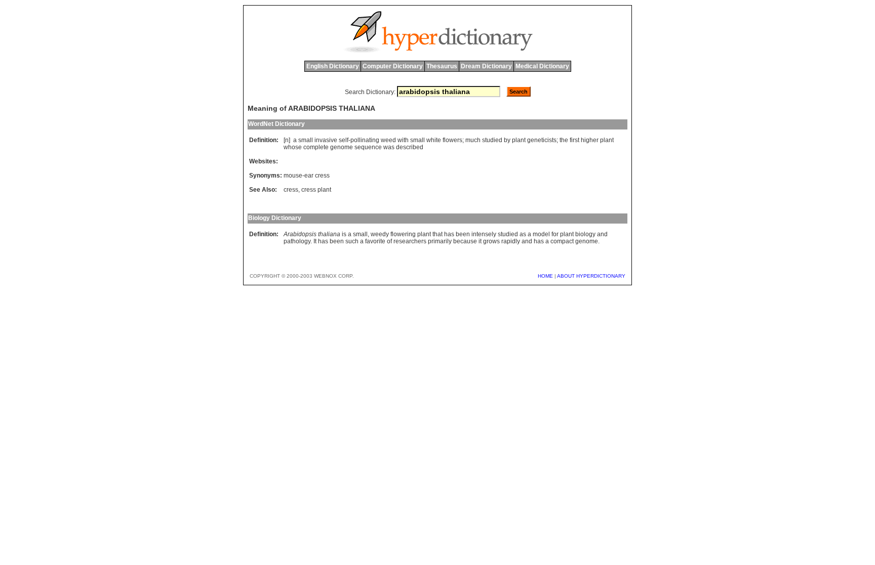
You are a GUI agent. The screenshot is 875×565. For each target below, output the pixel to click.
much (473, 140)
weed (388, 140)
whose (293, 147)
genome (341, 147)
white (433, 140)
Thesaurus (441, 66)
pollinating (364, 140)
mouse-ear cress (307, 175)
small (305, 140)
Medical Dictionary (542, 66)
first (574, 140)
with (403, 140)
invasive (325, 140)
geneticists (541, 140)
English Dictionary (332, 66)
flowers (452, 140)
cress (291, 189)
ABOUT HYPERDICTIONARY (591, 276)
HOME (545, 276)
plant (519, 140)
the (564, 140)
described (409, 147)
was (388, 147)
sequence (368, 147)
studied (492, 140)
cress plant (316, 189)
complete (316, 147)
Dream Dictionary (486, 66)
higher (590, 140)
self (343, 140)
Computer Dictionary (393, 66)
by (507, 140)
